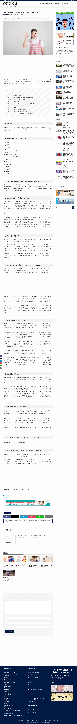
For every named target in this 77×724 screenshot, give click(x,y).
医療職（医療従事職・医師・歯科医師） (36, 698)
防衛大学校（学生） (8, 708)
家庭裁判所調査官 (8, 691)
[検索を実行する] (73, 207)
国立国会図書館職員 (8, 694)
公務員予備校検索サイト (53, 720)
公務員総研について (22, 720)
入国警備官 (6, 698)
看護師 (29, 696)
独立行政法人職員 (31, 709)
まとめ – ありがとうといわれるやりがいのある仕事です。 (22, 113)
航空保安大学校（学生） (9, 712)
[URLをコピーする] (49, 516)
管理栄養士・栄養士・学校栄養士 (35, 689)
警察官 (29, 675)
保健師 (29, 694)
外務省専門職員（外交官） (9, 686)
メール (6, 620)
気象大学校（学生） (8, 707)
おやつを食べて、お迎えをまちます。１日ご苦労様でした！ (23, 111)
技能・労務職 (30, 701)
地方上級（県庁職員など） (33, 672)
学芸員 (29, 686)
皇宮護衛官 (6, 700)
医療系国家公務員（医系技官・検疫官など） (13, 715)
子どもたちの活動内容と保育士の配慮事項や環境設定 (21, 97)
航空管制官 (6, 684)
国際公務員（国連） (32, 712)
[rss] (72, 0)
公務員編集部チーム (9, 543)
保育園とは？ (12, 93)
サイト (6, 625)
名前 (5, 616)
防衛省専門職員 (7, 701)
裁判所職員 (6, 689)
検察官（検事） (7, 688)
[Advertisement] (28, 66)
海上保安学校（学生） (8, 705)
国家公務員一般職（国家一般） (10, 674)
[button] (7, 516)
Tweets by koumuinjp (60, 57)
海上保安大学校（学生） (9, 703)
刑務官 (5, 696)
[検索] (73, 0)
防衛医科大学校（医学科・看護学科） (12, 710)
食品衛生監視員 (7, 679)
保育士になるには (7, 495)
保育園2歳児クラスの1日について (17, 95)
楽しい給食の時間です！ (15, 107)
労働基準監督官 (7, 681)
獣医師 (29, 691)
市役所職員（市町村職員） (33, 674)
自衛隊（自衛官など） (8, 713)
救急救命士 (30, 679)
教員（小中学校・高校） (33, 681)
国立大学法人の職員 (32, 711)
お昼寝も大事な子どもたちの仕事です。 (18, 109)
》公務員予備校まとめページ (61, 186)
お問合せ (28, 720)
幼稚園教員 (30, 682)
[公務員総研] (10, 3)
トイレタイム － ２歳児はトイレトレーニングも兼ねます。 (22, 103)
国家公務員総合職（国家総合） (10, 672)
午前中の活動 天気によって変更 (16, 105)
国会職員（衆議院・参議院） (10, 693)
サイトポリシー (44, 720)
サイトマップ (38, 720)
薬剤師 (29, 693)
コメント (7, 600)
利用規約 (33, 720)
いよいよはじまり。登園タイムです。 (18, 99)
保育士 (29, 684)
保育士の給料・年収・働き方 (9, 497)
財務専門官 (6, 677)
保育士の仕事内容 (7, 14)
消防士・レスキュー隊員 (33, 677)
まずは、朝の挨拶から (14, 101)
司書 (29, 688)
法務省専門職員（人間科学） (10, 682)
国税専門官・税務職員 (8, 675)
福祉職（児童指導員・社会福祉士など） (36, 700)
